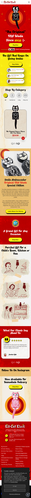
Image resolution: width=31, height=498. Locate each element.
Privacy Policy (14, 482)
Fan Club (3, 453)
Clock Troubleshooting (21, 455)
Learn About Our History (15, 211)
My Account (4, 446)
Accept (15, 486)
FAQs (2, 455)
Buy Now (15, 45)
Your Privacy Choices (6, 464)
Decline (15, 490)
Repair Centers (19, 461)
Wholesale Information (7, 457)
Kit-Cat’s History (5, 449)
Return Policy (18, 449)
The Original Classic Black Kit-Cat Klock (15, 132)
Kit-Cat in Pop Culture (6, 451)
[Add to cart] (23, 138)
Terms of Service (19, 466)
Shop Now (15, 239)
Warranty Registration (21, 453)
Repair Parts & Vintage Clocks (21, 458)
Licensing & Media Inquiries (22, 446)
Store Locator (4, 460)
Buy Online (15, 64)
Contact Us (4, 462)
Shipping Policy (19, 463)
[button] (2, 2)
